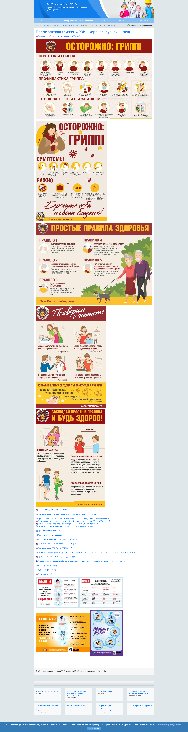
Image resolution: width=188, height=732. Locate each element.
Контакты (144, 20)
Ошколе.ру (38, 25)
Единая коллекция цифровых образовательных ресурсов (139, 692)
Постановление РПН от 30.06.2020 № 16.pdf (57, 544)
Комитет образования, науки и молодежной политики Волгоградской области (77, 693)
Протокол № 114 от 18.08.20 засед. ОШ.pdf (56, 557)
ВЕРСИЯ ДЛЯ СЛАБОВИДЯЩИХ (141, 25)
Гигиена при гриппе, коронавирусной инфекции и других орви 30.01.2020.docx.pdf (74, 521)
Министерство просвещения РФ (47, 691)
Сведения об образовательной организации (74, 20)
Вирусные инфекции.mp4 (46, 570)
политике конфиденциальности (169, 725)
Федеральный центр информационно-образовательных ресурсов (107, 708)
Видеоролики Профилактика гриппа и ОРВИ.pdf (59, 36)
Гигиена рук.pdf (45, 574)
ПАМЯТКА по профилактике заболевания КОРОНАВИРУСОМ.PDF (66, 526)
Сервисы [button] (103, 20)
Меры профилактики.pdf (48, 565)
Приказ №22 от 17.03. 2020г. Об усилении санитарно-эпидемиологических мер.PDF (74, 518)
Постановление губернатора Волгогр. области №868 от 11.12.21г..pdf (67, 514)
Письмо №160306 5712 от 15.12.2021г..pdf (56, 510)
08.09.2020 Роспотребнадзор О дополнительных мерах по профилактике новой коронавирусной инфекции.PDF (86, 552)
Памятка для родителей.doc (50, 535)
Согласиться (94, 729)
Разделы (75, 25)
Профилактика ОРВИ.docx (49, 531)
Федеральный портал (105, 691)
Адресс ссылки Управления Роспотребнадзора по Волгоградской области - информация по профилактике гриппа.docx (90, 561)
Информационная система (76, 706)
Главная (43, 20)
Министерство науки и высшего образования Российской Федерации (47, 708)
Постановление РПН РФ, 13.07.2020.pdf (55, 548)
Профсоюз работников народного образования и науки (140, 707)
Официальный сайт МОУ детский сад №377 (57, 25)
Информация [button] (123, 20)
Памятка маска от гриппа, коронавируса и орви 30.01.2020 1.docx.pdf (68, 524)
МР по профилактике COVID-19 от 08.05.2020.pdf (59, 539)
